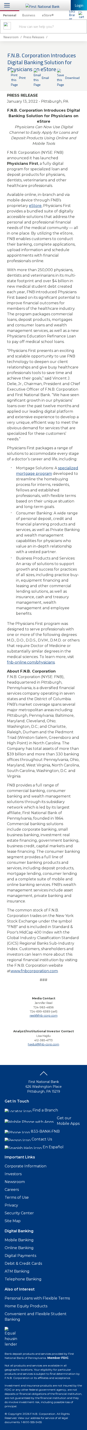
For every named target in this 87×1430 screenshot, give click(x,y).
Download (72, 77)
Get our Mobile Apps (68, 1121)
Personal (9, 15)
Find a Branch (45, 1110)
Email (45, 77)
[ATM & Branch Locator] (72, 15)
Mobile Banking (19, 1240)
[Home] (81, 15)
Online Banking (19, 1248)
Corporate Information (25, 1166)
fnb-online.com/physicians (31, 662)
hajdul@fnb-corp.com (43, 1044)
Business (28, 15)
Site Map (13, 1221)
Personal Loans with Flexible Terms (37, 1298)
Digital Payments (20, 1255)
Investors (13, 1174)
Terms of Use (17, 1197)
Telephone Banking (23, 1279)
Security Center (19, 1213)
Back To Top (43, 1075)
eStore (35, 205)
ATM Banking (17, 1271)
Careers (12, 1189)
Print (22, 77)
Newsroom (15, 1182)
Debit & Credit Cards (23, 1263)
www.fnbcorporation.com (34, 971)
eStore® (48, 15)
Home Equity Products (26, 1306)
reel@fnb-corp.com (44, 1015)
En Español (53, 1147)
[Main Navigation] (7, 5)
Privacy (11, 1205)
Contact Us (42, 1139)
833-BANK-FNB (45, 1131)
